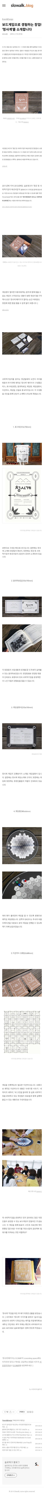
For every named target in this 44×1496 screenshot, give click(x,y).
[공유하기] (10, 1412)
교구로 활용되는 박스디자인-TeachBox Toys (16, 1435)
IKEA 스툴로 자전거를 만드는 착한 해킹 (14, 1447)
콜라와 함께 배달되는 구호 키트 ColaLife (14, 1429)
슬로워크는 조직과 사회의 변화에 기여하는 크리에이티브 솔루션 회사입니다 (17, 1468)
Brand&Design (7, 1420)
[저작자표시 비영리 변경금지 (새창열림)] (30, 1412)
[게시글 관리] (13, 1412)
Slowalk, (17, 1491)
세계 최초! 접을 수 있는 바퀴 (10, 1450)
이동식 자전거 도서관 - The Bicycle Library (15, 1432)
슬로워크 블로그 (12, 1462)
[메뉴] (3, 5)
